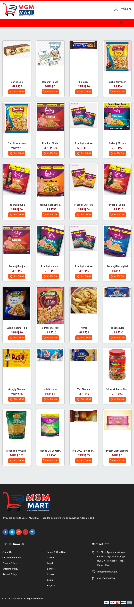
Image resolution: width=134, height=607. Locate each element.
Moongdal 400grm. (16, 450)
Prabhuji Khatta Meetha (51, 205)
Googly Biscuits (16, 389)
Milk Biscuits (50, 389)
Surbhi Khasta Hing (17, 328)
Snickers (84, 82)
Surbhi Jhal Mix (50, 328)
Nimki (84, 328)
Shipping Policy (10, 568)
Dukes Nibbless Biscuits (118, 389)
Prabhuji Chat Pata (83, 205)
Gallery (50, 557)
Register (51, 585)
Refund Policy (9, 574)
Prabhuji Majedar (50, 266)
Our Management (11, 557)
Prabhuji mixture (83, 266)
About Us (7, 552)
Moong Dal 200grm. (50, 450)
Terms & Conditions (57, 552)
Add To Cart (7, 62)
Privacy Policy (9, 563)
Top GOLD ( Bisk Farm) (84, 450)
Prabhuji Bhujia (50, 143)
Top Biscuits (117, 328)
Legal (50, 563)
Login (50, 580)
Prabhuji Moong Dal (117, 266)
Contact (51, 574)
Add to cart (18, 92)
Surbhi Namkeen (117, 82)
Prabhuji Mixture (83, 143)
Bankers (51, 568)
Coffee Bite (17, 82)
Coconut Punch (50, 82)
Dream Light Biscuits (117, 450)
